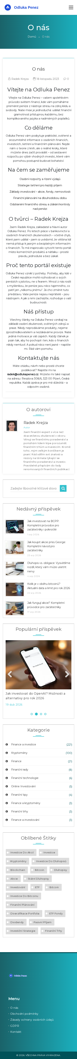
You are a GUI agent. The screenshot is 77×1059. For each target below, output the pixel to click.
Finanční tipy (19, 794)
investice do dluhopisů (51, 861)
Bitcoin (39, 869)
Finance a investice (23, 744)
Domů (32, 36)
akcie (14, 878)
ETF (37, 887)
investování (17, 887)
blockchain (17, 869)
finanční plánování (22, 904)
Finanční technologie (24, 778)
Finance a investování (24, 820)
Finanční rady (19, 769)
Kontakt (15, 1032)
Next (66, 674)
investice (49, 852)
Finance (15, 761)
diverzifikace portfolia (24, 913)
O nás (14, 1007)
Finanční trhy (19, 811)
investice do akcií (22, 852)
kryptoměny (18, 861)
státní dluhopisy (38, 878)
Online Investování (23, 786)
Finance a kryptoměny (25, 803)
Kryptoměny (18, 753)
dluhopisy (60, 869)
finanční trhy (53, 930)
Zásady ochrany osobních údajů (32, 1019)
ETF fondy (56, 913)
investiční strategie (22, 930)
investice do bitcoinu (24, 895)
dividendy (17, 922)
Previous (11, 674)
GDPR (14, 1026)
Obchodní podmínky (24, 1013)
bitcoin (54, 887)
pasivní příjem (43, 922)
